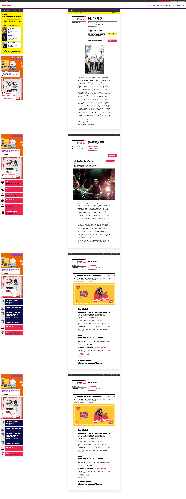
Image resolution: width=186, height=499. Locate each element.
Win (170, 5)
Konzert (71, 10)
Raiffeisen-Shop (112, 33)
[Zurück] (69, 10)
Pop (112, 253)
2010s (114, 253)
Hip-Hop (118, 253)
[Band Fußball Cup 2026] (12, 89)
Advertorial (19, 57)
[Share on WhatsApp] (96, 26)
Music (174, 5)
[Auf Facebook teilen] (93, 26)
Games (179, 5)
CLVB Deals (156, 5)
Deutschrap (117, 495)
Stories (13, 57)
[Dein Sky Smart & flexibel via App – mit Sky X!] (12, 67)
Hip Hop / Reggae (106, 253)
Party (71, 253)
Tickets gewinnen (7, 98)
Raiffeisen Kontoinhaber (86, 12)
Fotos (166, 5)
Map (90, 26)
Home (149, 5)
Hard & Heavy (117, 134)
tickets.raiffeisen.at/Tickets (13, 19)
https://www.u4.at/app (84, 353)
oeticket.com (112, 40)
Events (162, 5)
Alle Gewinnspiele (110, 275)
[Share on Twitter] (95, 26)
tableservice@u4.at (101, 347)
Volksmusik (112, 495)
